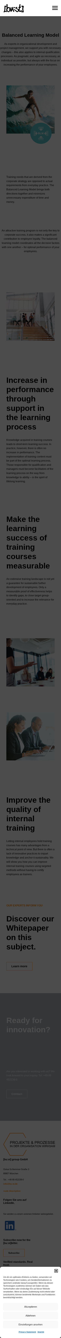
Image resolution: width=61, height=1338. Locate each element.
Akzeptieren (30, 1306)
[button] (56, 1270)
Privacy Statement (27, 1332)
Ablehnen (30, 1315)
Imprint (41, 1332)
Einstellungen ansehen (30, 1324)
